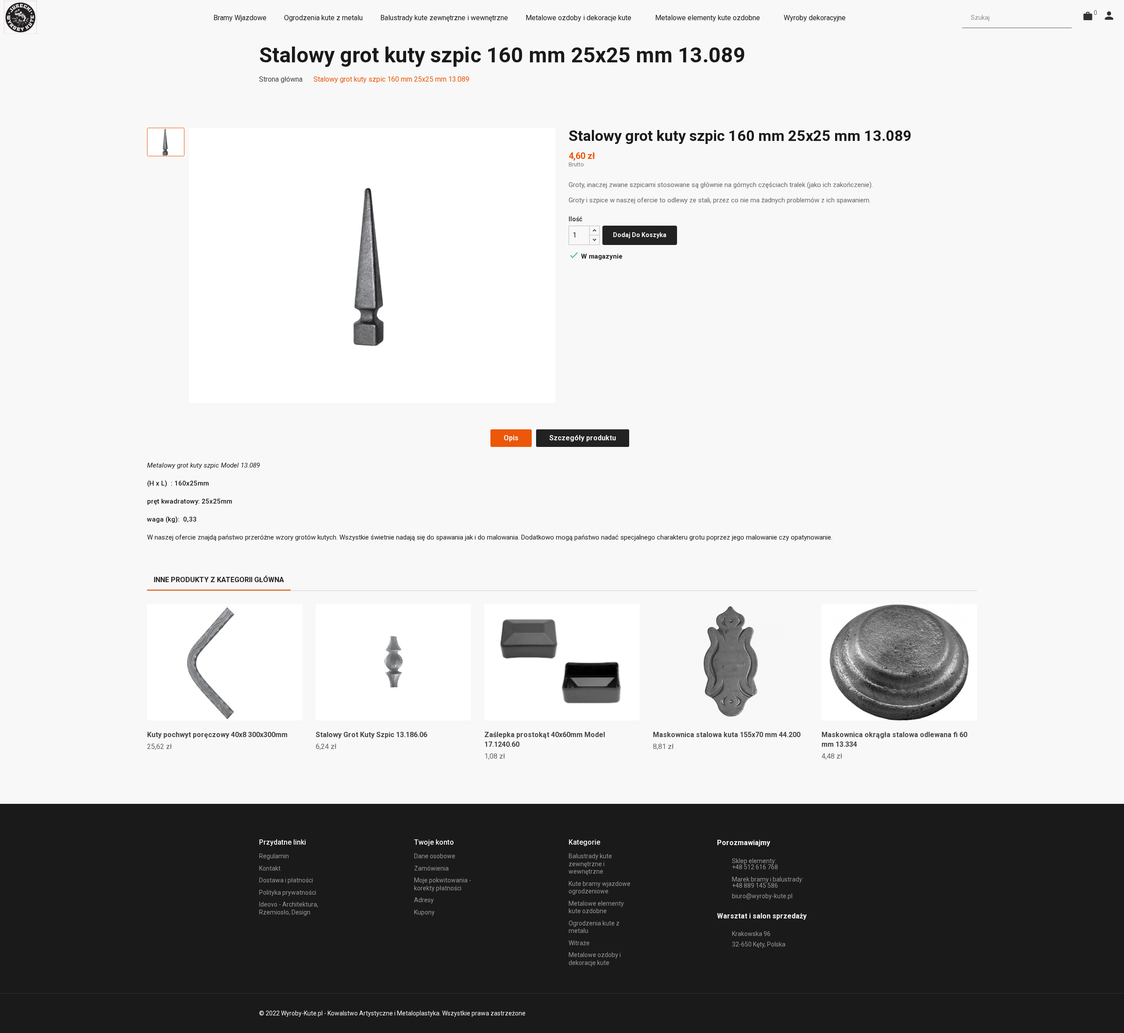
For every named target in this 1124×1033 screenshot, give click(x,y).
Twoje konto (434, 842)
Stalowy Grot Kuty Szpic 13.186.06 (371, 735)
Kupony (424, 912)
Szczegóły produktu (582, 438)
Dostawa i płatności (286, 880)
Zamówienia (431, 868)
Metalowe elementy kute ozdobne (596, 907)
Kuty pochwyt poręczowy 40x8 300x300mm (217, 735)
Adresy (424, 899)
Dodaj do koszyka (639, 234)
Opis (511, 438)
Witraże (579, 943)
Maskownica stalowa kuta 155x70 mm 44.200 (726, 735)
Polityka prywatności (287, 892)
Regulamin (274, 856)
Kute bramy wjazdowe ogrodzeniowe (599, 887)
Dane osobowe (434, 856)
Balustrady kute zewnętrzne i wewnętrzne (590, 864)
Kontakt (270, 868)
